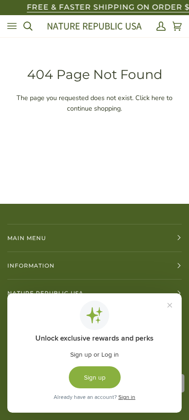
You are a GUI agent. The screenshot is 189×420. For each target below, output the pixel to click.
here (158, 97)
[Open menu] (12, 26)
